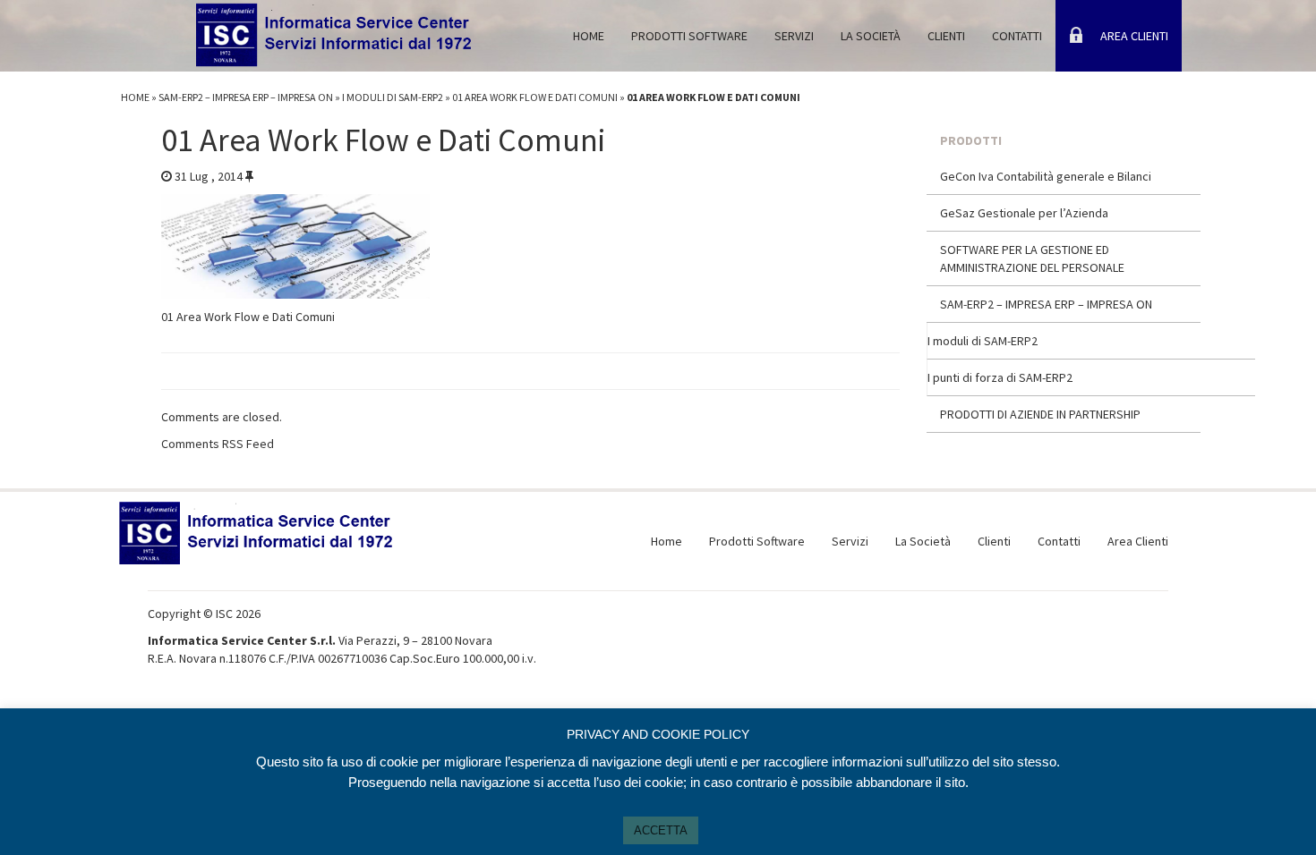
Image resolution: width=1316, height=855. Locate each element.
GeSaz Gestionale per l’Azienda (1024, 213)
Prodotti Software (689, 36)
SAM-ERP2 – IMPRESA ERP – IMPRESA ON (245, 97)
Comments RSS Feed (217, 444)
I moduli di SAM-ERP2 (392, 97)
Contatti (1017, 36)
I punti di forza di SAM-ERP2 (999, 377)
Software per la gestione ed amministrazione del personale (1032, 258)
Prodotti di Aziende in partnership (1040, 414)
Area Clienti (1134, 36)
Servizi (794, 36)
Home (588, 36)
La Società (871, 36)
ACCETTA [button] (661, 830)
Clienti (946, 36)
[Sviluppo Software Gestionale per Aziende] (335, 27)
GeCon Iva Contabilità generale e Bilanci (1045, 176)
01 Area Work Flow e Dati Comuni (535, 97)
